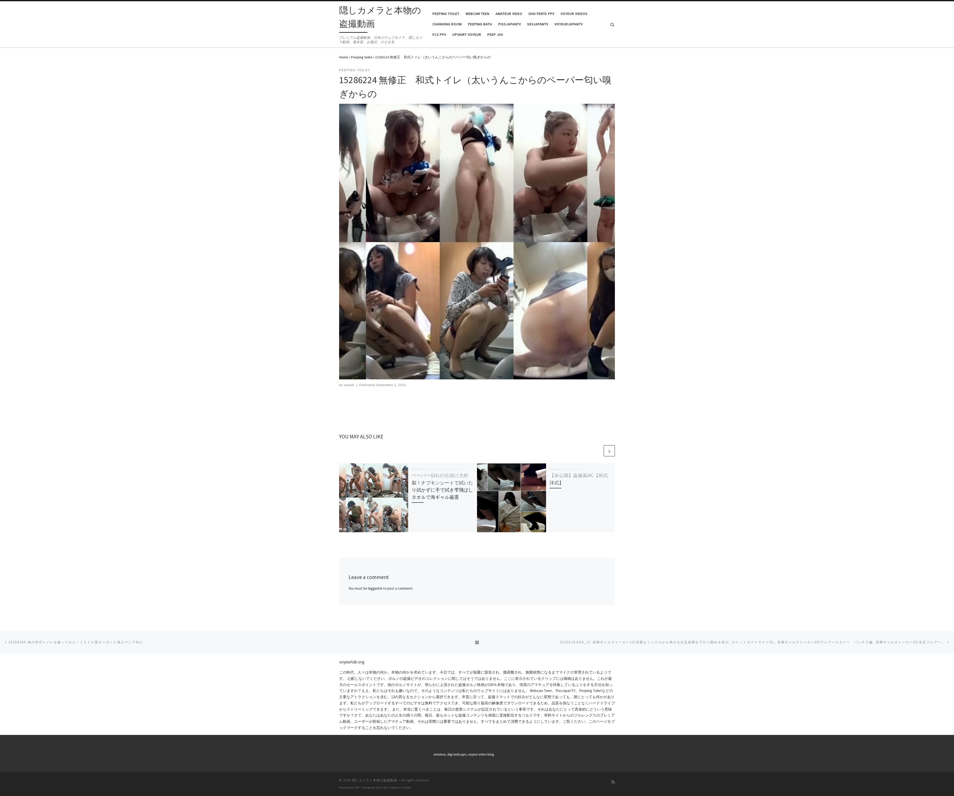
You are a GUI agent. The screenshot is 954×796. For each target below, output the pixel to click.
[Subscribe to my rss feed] (613, 782)
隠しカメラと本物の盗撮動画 (374, 780)
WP (357, 787)
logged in (375, 588)
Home (343, 57)
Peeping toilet (361, 57)
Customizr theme (399, 787)
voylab (349, 385)
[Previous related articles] (597, 450)
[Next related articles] (609, 450)
